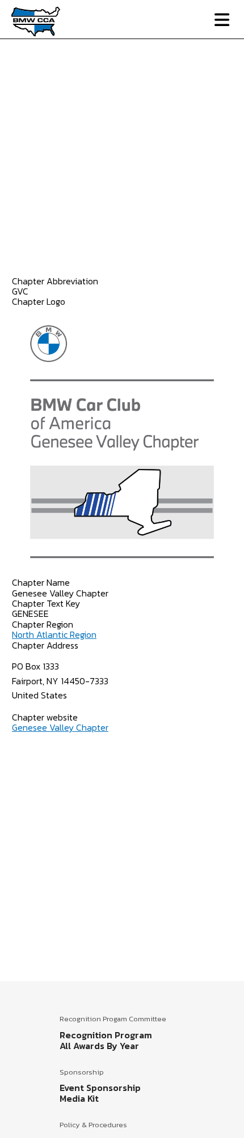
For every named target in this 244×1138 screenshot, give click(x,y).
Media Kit (79, 1098)
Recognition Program (106, 1035)
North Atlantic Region (54, 634)
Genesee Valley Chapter (60, 727)
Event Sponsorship (100, 1087)
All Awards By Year (99, 1045)
